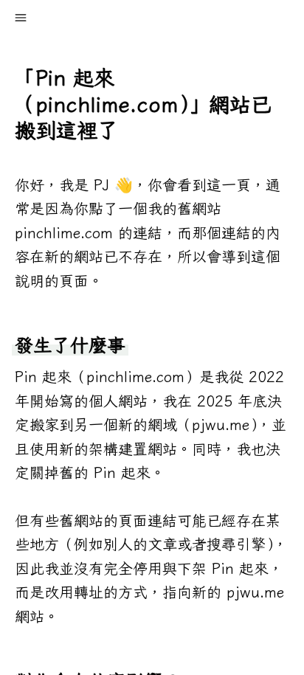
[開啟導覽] (20, 18)
